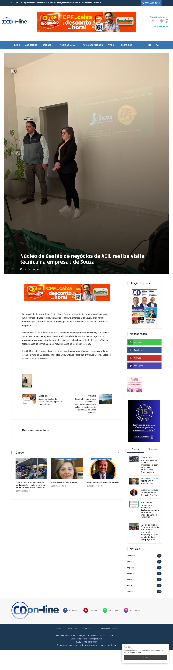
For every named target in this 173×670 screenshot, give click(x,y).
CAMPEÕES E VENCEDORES (64, 476)
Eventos (130, 568)
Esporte (130, 562)
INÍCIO (17, 39)
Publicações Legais (93, 39)
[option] (54, 3)
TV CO (111, 39)
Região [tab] (154, 443)
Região (130, 580)
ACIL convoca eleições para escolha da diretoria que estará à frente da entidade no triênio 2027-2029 (150, 504)
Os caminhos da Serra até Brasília (103, 476)
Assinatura (31, 39)
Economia (131, 550)
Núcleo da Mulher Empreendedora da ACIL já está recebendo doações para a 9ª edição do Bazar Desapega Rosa (150, 526)
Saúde (130, 585)
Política (130, 574)
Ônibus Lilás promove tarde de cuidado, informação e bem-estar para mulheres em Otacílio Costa (31, 479)
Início (58, 623)
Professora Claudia (66, 453)
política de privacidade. (133, 652)
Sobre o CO (126, 39)
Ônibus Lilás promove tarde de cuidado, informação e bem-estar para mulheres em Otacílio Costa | (54, 3)
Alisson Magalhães (101, 453)
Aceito (145, 657)
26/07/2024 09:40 (31, 263)
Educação (131, 556)
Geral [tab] (137, 443)
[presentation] (114, 447)
